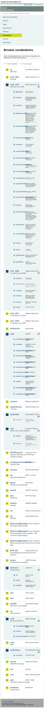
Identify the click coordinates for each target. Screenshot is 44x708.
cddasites (19, 344)
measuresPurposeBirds (20, 164)
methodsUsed (20, 178)
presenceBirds (20, 191)
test (11, 669)
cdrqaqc (18, 97)
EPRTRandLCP (16, 452)
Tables (5, 24)
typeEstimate (20, 255)
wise (12, 680)
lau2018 (13, 604)
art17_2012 (14, 313)
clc (17, 575)
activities (19, 278)
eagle (18, 580)
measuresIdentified (20, 151)
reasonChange (20, 212)
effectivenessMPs (20, 113)
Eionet (11, 13)
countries (19, 105)
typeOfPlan (19, 262)
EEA (11, 2)
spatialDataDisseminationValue (20, 387)
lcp (11, 611)
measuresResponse (20, 171)
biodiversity (15, 328)
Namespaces (7, 42)
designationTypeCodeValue (20, 362)
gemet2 (13, 490)
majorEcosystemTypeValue (20, 376)
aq (11, 69)
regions (18, 381)
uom (12, 675)
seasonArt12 (20, 224)
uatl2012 (18, 585)
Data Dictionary (18, 13)
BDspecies (19, 92)
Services (5, 39)
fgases (13, 483)
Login (27, 4)
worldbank (14, 687)
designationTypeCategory (20, 355)
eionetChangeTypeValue (20, 367)
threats (18, 243)
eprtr (12, 429)
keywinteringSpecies (20, 138)
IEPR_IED (14, 550)
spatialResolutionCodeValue (20, 394)
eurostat (13, 470)
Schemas (6, 31)
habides (13, 503)
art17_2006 (14, 271)
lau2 (12, 598)
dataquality (14, 414)
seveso (13, 662)
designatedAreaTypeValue (20, 350)
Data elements (7, 28)
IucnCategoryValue (20, 372)
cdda (12, 334)
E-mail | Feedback (8, 701)
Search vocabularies (12, 63)
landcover (14, 568)
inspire (13, 560)
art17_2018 (14, 321)
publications (15, 650)
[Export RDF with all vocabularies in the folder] (38, 87)
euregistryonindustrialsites (17, 462)
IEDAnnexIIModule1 (17, 524)
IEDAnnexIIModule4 (17, 541)
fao (11, 475)
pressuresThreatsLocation (20, 197)
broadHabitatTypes (20, 626)
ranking (18, 205)
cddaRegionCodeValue (20, 339)
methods (19, 295)
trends (18, 250)
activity (18, 436)
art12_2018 (14, 84)
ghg (11, 496)
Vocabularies (7, 35)
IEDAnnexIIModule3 (17, 531)
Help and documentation (10, 17)
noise (12, 642)
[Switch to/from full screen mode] (31, 5)
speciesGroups (20, 636)
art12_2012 (14, 77)
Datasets (5, 20)
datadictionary (16, 407)
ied (11, 516)
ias (11, 511)
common (13, 401)
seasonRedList (20, 234)
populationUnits (20, 183)
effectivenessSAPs (20, 126)
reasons (18, 302)
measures (19, 144)
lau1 (12, 593)
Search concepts (27, 63)
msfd (12, 619)
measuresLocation (20, 158)
